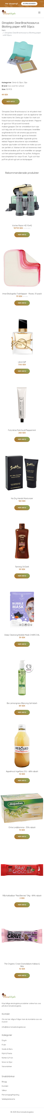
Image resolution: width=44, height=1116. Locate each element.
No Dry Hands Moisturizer (22, 498)
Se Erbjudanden (29, 3)
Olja (25, 82)
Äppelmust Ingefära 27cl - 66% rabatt (22, 771)
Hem (4, 30)
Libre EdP (22, 362)
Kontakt (5, 1086)
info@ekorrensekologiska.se (14, 1027)
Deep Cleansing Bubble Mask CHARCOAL (22, 635)
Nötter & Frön (7, 1058)
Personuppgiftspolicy (10, 1095)
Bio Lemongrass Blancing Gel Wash (22, 703)
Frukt (4, 1045)
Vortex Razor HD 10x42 (22, 225)
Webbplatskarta (8, 1099)
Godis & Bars (7, 1049)
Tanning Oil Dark (22, 567)
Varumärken (7, 1066)
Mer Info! (11, 101)
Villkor (4, 1090)
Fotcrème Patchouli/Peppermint (22, 430)
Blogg (4, 1082)
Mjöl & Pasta (7, 1053)
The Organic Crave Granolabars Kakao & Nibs (22, 965)
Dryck (4, 1040)
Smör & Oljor (17, 82)
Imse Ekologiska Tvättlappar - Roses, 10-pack (22, 293)
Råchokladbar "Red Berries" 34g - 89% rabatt (22, 895)
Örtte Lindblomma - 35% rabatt (22, 827)
